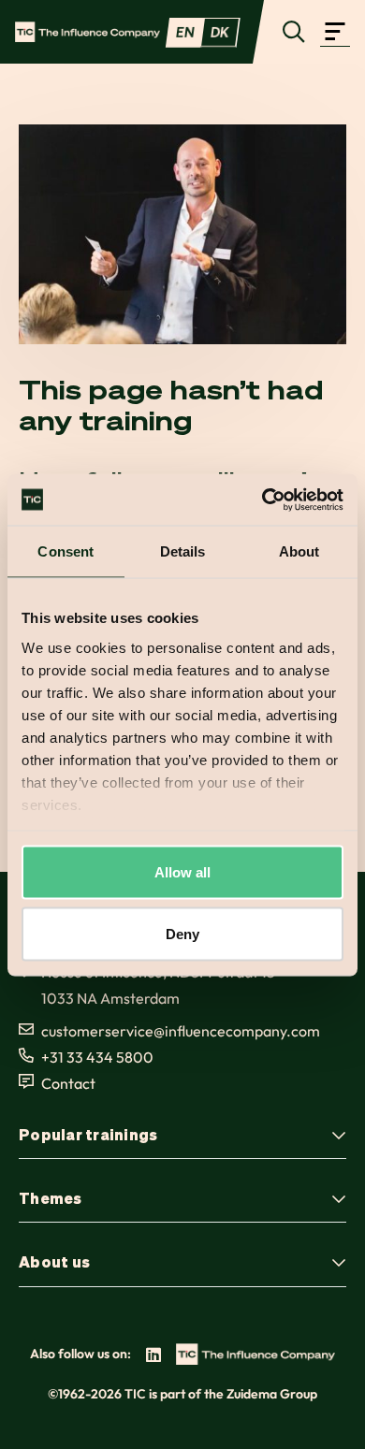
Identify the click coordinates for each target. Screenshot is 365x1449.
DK (220, 31)
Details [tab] (183, 551)
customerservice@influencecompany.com (180, 1031)
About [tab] (299, 551)
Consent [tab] (65, 551)
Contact (68, 1083)
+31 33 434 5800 (97, 1057)
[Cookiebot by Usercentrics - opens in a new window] (262, 499)
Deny (182, 933)
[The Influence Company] (87, 32)
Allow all (183, 872)
